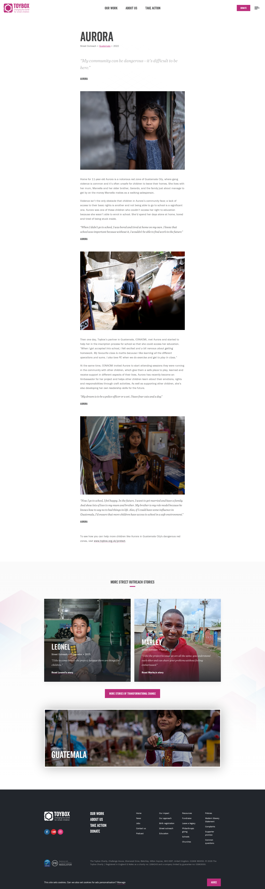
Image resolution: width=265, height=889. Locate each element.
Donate (243, 8)
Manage (121, 882)
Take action (152, 8)
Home (138, 813)
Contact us (141, 828)
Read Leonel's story (62, 672)
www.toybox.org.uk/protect (109, 540)
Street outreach (166, 828)
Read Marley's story (152, 672)
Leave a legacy (188, 823)
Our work (111, 8)
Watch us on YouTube (53, 832)
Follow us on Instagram (60, 832)
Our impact (164, 813)
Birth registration (166, 823)
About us (131, 8)
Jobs (138, 823)
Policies (208, 813)
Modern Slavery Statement (212, 820)
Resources (187, 813)
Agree (214, 882)
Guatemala (104, 46)
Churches (186, 842)
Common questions (209, 841)
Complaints (210, 826)
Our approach (165, 818)
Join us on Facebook (47, 832)
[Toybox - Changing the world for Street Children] (16, 9)
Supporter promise (209, 833)
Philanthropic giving (188, 830)
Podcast (140, 833)
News (138, 818)
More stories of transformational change (132, 693)
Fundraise (186, 818)
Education (163, 833)
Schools (185, 837)
